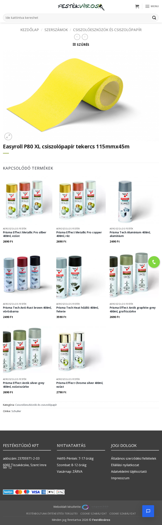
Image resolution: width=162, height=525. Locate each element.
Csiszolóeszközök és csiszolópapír (107, 29)
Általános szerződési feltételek (133, 458)
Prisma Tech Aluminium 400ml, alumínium (130, 234)
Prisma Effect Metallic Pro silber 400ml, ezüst (24, 234)
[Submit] (154, 17)
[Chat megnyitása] (148, 511)
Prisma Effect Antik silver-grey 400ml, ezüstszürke (23, 384)
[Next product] (77, 37)
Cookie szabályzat (93, 513)
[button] (137, 6)
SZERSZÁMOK (56, 29)
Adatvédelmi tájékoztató (129, 471)
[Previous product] (85, 37)
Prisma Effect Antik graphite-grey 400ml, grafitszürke (133, 309)
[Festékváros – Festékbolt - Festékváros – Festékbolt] (81, 6)
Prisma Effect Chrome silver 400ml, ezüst (79, 384)
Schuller (16, 411)
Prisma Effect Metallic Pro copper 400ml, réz (79, 234)
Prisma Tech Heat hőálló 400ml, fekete (77, 309)
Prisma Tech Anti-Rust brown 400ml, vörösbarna (27, 309)
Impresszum (120, 478)
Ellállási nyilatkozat (125, 465)
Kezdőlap (29, 29)
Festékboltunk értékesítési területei (52, 513)
